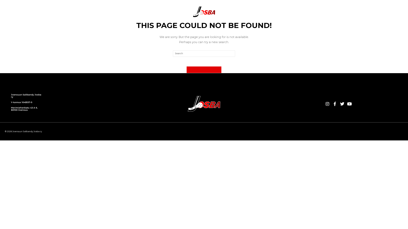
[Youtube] (349, 104)
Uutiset (133, 11)
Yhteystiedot (293, 11)
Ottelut (148, 11)
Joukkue (163, 11)
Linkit (310, 11)
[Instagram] (327, 104)
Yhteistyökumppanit (265, 11)
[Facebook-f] (335, 104)
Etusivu (118, 11)
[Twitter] (342, 104)
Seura (242, 11)
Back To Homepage (204, 69)
